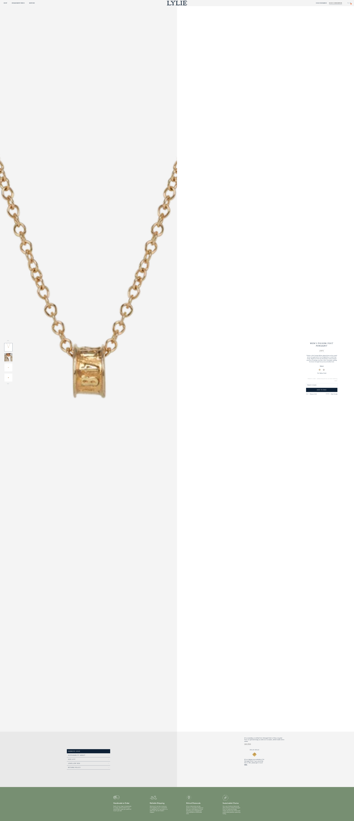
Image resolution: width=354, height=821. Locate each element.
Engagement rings (18, 3)
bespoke (32, 3)
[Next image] (8, 384)
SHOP (5, 3)
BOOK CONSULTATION (335, 3)
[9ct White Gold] (323, 370)
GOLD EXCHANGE (321, 3)
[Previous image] (8, 341)
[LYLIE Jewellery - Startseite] (177, 3)
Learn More (247, 744)
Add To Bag (322, 390)
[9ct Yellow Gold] (319, 370)
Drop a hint (313, 394)
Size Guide (333, 394)
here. (245, 764)
